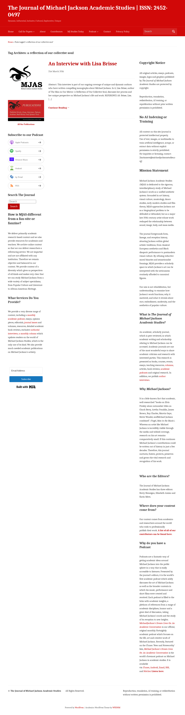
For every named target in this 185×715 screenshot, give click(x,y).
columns (169, 365)
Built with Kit (26, 386)
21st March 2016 (56, 71)
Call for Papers (25, 31)
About (43, 31)
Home (11, 31)
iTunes (146, 667)
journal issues (30, 322)
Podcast (92, 31)
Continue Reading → (58, 107)
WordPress (79, 707)
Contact (107, 31)
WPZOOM (116, 707)
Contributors (56, 31)
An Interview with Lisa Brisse (82, 64)
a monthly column (27, 333)
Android (154, 667)
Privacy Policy (123, 31)
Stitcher (147, 671)
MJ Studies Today (75, 31)
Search (173, 31)
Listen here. (158, 671)
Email (161, 667)
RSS (167, 667)
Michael (143, 623)
